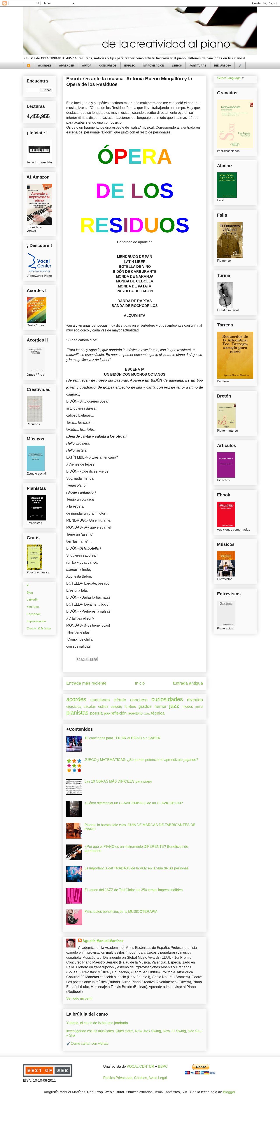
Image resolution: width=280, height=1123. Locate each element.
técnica (158, 713)
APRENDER (66, 65)
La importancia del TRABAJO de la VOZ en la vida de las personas (136, 868)
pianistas (77, 713)
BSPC (163, 1066)
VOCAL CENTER (140, 1066)
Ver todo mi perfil (79, 998)
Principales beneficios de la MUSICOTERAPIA (121, 911)
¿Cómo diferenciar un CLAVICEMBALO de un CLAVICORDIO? (133, 803)
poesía (96, 713)
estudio (116, 706)
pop (107, 713)
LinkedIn (32, 599)
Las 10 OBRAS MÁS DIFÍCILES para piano (118, 781)
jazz (174, 706)
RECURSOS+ (222, 65)
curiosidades (167, 699)
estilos (103, 706)
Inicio (140, 683)
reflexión (119, 713)
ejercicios (73, 706)
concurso (139, 699)
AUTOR (86, 65)
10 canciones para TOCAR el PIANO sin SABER (122, 738)
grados (145, 706)
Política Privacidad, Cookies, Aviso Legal (135, 1078)
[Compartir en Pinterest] (95, 659)
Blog (30, 592)
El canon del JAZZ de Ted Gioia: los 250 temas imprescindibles (133, 890)
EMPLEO (129, 65)
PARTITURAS (197, 65)
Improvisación (36, 621)
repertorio (135, 713)
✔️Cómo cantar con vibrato (87, 1043)
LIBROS (177, 65)
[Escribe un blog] (83, 659)
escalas (90, 706)
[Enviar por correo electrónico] (79, 659)
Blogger (229, 1092)
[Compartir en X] (87, 659)
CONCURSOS (107, 65)
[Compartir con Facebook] (91, 659)
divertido (195, 699)
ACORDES (44, 65)
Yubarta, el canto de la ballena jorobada (97, 1023)
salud (147, 713)
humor (160, 706)
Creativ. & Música (39, 628)
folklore (130, 706)
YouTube (33, 606)
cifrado (120, 699)
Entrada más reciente (86, 683)
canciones (100, 699)
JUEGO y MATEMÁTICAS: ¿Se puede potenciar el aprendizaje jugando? (141, 760)
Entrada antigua (188, 683)
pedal (199, 706)
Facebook (33, 614)
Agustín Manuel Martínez (102, 941)
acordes (76, 699)
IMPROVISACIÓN (153, 65)
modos (187, 706)
